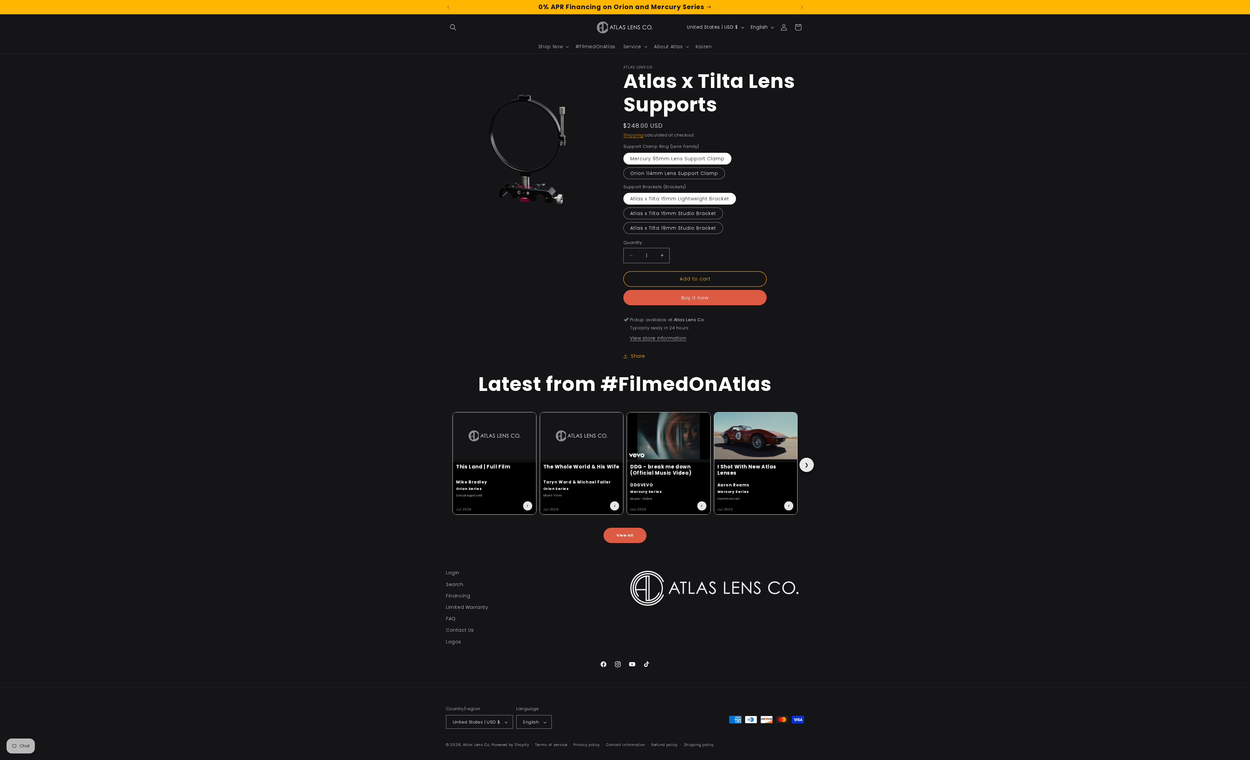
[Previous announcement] (448, 7)
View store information (658, 338)
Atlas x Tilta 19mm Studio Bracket (673, 228)
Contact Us (460, 630)
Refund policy (664, 744)
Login (452, 572)
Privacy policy (586, 744)
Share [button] (638, 356)
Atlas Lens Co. (477, 745)
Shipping (633, 135)
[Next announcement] (802, 7)
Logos (453, 641)
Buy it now (695, 297)
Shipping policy (699, 744)
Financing (458, 595)
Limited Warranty (467, 607)
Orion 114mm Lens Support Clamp (674, 173)
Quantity (632, 242)
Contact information (625, 744)
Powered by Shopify (510, 745)
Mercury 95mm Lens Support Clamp (677, 158)
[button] (453, 27)
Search (455, 584)
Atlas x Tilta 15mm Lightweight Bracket (679, 198)
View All (625, 535)
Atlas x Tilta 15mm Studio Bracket (673, 213)
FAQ (451, 618)
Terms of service (551, 744)
